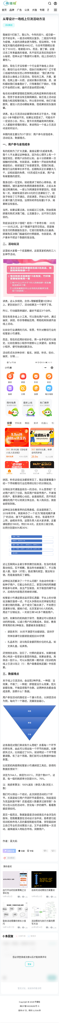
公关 (27, 9)
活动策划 (8, 25)
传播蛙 (37, 1002)
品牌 (11, 9)
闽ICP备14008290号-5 (29, 1006)
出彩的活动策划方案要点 (43, 890)
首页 (4, 9)
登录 (29, 964)
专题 (42, 9)
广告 (19, 9)
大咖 (34, 9)
